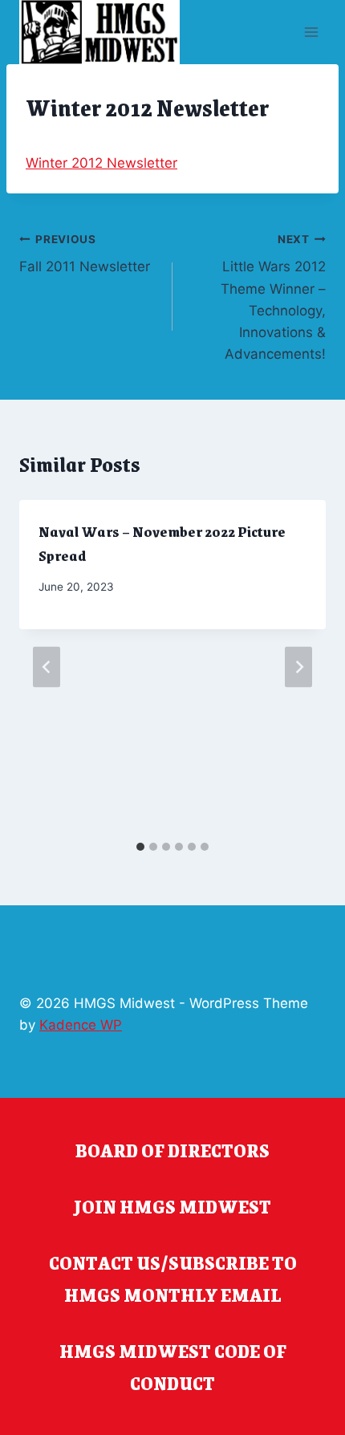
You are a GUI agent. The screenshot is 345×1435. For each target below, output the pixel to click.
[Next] (298, 666)
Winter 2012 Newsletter (101, 163)
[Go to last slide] (46, 666)
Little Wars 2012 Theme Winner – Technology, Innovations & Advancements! (273, 297)
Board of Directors (172, 1150)
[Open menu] (311, 31)
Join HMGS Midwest (172, 1206)
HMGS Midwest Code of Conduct (172, 1366)
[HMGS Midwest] (99, 32)
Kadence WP (80, 1025)
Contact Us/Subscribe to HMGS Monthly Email (173, 1278)
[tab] (140, 847)
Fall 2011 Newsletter (84, 254)
